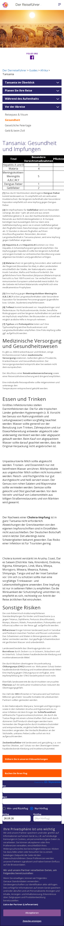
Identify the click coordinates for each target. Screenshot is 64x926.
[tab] (32, 82)
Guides (33, 70)
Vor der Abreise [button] (15, 106)
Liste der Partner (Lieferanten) (20, 904)
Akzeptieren (31, 912)
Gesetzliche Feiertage (18, 125)
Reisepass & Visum (16, 114)
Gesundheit (12, 120)
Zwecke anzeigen (32, 920)
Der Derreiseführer (14, 70)
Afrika (44, 70)
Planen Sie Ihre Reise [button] (18, 90)
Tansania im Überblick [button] (19, 82)
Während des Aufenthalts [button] (22, 98)
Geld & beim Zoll (15, 130)
